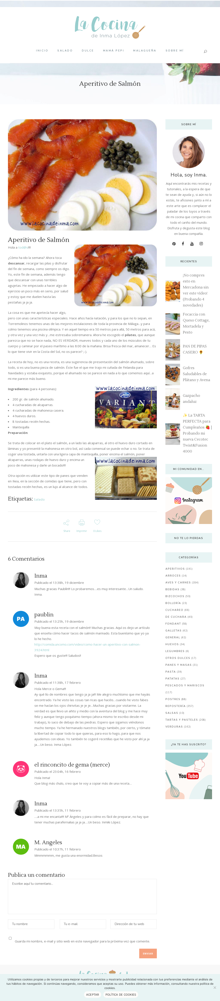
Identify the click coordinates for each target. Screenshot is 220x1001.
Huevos (172, 644)
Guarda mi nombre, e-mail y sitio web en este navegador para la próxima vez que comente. (82, 941)
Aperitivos (175, 569)
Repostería (175, 706)
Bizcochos (175, 596)
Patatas (172, 678)
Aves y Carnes (178, 582)
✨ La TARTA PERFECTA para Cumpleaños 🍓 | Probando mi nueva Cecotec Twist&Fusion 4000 (197, 433)
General (172, 637)
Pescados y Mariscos (185, 685)
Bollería (173, 603)
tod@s (23, 247)
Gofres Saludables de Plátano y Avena (196, 374)
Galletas (173, 630)
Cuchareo (174, 610)
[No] (214, 987)
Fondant (173, 623)
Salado (39, 499)
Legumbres (175, 651)
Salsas (171, 713)
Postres (172, 699)
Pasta (170, 671)
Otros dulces (177, 658)
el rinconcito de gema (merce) (72, 764)
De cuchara (176, 617)
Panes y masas (178, 665)
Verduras (174, 726)
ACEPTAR (92, 994)
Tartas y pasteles (181, 720)
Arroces (173, 575)
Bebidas (172, 589)
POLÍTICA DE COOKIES (120, 994)
